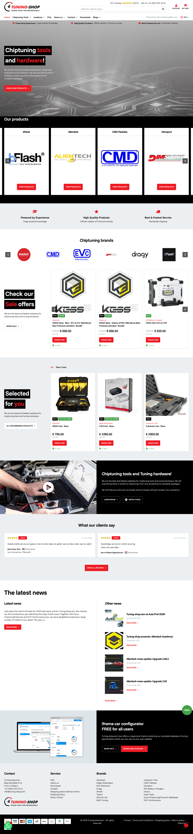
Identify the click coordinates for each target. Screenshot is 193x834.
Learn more (110, 499)
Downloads (55, 785)
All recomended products (19, 426)
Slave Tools (61, 367)
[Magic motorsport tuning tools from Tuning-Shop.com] (24, 254)
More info (109, 748)
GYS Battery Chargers (154, 788)
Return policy (178, 820)
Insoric (147, 791)
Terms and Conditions (143, 820)
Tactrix (99, 794)
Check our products (16, 88)
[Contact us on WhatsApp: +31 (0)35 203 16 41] (8, 826)
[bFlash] (169, 254)
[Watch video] (48, 487)
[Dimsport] (111, 254)
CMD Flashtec (150, 783)
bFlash (99, 791)
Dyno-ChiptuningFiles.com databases (161, 797)
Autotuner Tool (151, 780)
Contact (54, 788)
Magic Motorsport (104, 783)
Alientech (100, 780)
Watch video (135, 499)
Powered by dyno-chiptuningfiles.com (161, 17)
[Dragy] (140, 254)
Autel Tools (149, 794)
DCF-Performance (152, 800)
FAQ (52, 780)
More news (110, 701)
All (52, 367)
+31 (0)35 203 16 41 (156, 3)
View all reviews (95, 568)
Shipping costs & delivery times (64, 791)
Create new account (133, 748)
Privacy (127, 820)
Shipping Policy (57, 794)
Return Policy (56, 797)
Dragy (99, 788)
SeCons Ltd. (102, 797)
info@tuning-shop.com (14, 791)
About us (54, 783)
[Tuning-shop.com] (22, 6)
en (186, 17)
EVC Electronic (103, 785)
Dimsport (148, 785)
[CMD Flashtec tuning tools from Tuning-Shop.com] (53, 254)
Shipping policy (162, 820)
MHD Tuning (102, 800)
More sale (11, 326)
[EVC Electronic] (82, 254)
